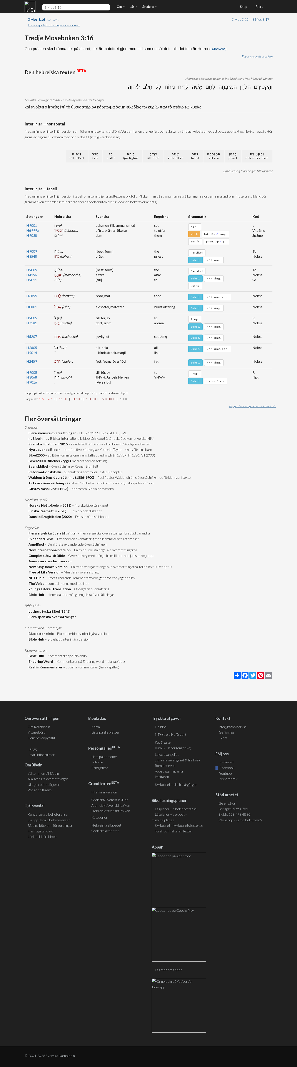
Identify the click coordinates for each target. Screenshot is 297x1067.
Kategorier (99, 817)
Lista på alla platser (105, 732)
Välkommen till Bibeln (43, 773)
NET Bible (35, 578)
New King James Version (47, 567)
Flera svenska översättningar (51, 433)
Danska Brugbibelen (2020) (49, 516)
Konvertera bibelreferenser (48, 814)
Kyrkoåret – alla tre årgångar (176, 784)
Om (119, 6)
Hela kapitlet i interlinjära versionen (54, 25)
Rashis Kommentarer (45, 667)
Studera (148, 6)
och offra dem (257, 156)
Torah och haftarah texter (173, 831)
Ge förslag (226, 732)
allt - (111, 156)
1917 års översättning (45, 483)
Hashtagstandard (40, 831)
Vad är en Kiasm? (40, 790)
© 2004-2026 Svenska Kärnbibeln (50, 1055)
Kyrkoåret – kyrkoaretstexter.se (179, 825)
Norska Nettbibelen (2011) (49, 505)
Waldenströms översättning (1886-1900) (60, 477)
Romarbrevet (165, 765)
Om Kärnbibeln (39, 727)
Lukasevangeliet (167, 754)
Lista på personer (104, 756)
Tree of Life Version (43, 572)
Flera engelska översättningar (52, 533)
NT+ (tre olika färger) (170, 734)
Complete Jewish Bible (46, 555)
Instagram (226, 762)
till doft (153, 156)
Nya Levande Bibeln (43, 449)
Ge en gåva (227, 803)
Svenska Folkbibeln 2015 (47, 444)
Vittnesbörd (36, 732)
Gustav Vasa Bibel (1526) (47, 489)
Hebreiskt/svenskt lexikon (110, 811)
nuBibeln (35, 438)
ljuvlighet (131, 156)
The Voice (35, 583)
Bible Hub (35, 594)
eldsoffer (175, 156)
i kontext (43, 19)
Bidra (258, 6)
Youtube (225, 773)
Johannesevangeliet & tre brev (177, 760)
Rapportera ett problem (257, 56)
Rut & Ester (163, 742)
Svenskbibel (37, 466)
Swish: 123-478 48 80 (234, 814)
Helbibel (161, 727)
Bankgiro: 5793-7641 (234, 809)
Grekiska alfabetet (105, 831)
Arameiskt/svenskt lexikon (110, 805)
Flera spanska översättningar (51, 617)
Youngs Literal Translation (49, 589)
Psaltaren (162, 776)
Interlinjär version (104, 792)
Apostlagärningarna (169, 771)
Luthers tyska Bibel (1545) (48, 611)
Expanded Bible (40, 539)
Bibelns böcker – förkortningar (50, 825)
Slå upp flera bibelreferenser (49, 820)
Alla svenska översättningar (48, 779)
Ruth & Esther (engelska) (173, 748)
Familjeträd (99, 768)
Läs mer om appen (168, 970)
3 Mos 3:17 (261, 19)
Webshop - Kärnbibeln (240, 820)
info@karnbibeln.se (233, 727)
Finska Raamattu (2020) (46, 511)
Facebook (227, 768)
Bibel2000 (36, 455)
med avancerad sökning (89, 461)
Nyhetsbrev (228, 779)
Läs (132, 6)
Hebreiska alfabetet (106, 825)
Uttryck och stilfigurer (44, 784)
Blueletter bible (40, 633)
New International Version (49, 550)
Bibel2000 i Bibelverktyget (49, 461)
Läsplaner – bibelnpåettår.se (176, 809)
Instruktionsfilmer (41, 754)
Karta (95, 727)
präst (233, 156)
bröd (195, 156)
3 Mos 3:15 (240, 19)
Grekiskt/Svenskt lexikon (109, 800)
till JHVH (76, 156)
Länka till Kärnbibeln (42, 836)
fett (95, 156)
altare (213, 156)
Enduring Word (40, 661)
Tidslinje (97, 762)
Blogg (32, 749)
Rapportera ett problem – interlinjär (252, 406)
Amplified (35, 544)
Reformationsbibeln (44, 472)
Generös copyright (41, 738)
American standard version (49, 561)
